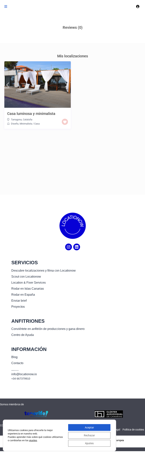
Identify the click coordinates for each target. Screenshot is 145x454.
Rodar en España (23, 294)
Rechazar (89, 435)
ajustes (33, 440)
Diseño (15, 123)
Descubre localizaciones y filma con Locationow (43, 270)
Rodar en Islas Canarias (27, 288)
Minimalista (26, 123)
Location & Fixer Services (28, 282)
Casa (37, 123)
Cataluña (27, 119)
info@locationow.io (24, 374)
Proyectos (18, 306)
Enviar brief (19, 300)
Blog (14, 357)
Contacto (17, 363)
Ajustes (89, 443)
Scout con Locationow (26, 276)
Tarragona (16, 119)
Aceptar (89, 427)
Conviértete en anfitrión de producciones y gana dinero (48, 328)
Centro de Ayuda (22, 334)
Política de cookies (133, 429)
